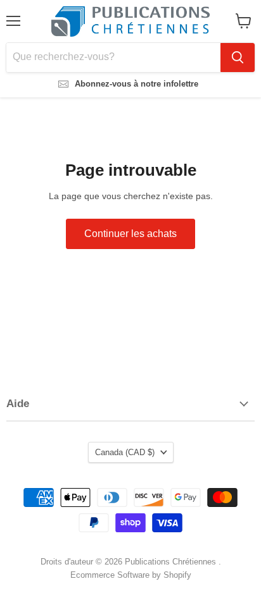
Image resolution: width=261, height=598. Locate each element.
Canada (125, 452)
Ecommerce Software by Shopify (130, 575)
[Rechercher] (237, 57)
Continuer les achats (130, 233)
